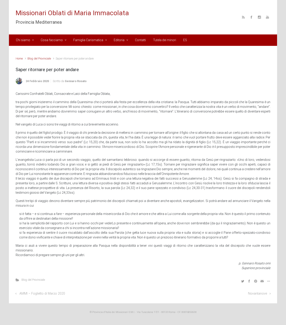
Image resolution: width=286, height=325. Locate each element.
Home (19, 58)
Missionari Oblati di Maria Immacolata (72, 13)
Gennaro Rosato (75, 81)
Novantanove (257, 293)
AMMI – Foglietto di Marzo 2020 (42, 293)
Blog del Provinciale (39, 58)
